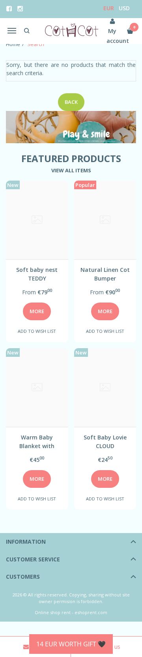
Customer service (33, 559)
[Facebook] (9, 8)
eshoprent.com (91, 612)
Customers (23, 576)
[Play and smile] (71, 127)
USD (124, 8)
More (37, 311)
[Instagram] (20, 8)
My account (112, 35)
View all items (71, 170)
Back (71, 101)
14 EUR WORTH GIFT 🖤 (71, 644)
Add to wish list (37, 331)
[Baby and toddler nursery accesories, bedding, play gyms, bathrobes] (71, 31)
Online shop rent (53, 612)
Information (26, 541)
